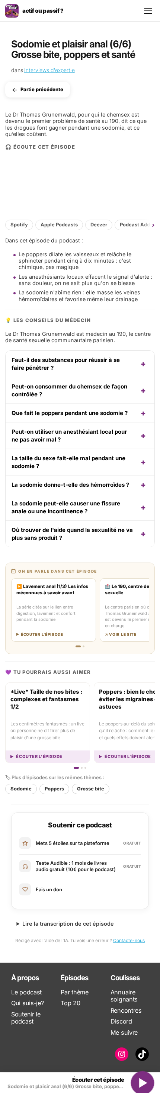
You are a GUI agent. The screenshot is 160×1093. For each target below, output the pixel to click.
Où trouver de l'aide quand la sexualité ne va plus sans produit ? (72, 533)
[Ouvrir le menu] (148, 11)
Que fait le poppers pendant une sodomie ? (70, 413)
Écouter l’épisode (39, 756)
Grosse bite (90, 789)
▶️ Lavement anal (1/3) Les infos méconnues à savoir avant (52, 589)
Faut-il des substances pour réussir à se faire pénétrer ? (66, 363)
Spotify (19, 224)
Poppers (54, 789)
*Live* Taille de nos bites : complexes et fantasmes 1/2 (46, 699)
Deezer (98, 224)
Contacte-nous (129, 940)
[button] (148, 225)
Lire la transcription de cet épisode (68, 923)
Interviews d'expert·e (49, 70)
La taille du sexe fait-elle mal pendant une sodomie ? (68, 462)
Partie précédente (41, 89)
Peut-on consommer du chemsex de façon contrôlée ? (69, 390)
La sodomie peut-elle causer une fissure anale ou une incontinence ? (66, 507)
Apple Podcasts (59, 224)
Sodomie (21, 789)
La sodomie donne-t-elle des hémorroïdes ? (70, 484)
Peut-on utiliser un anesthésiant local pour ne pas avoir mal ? (69, 435)
